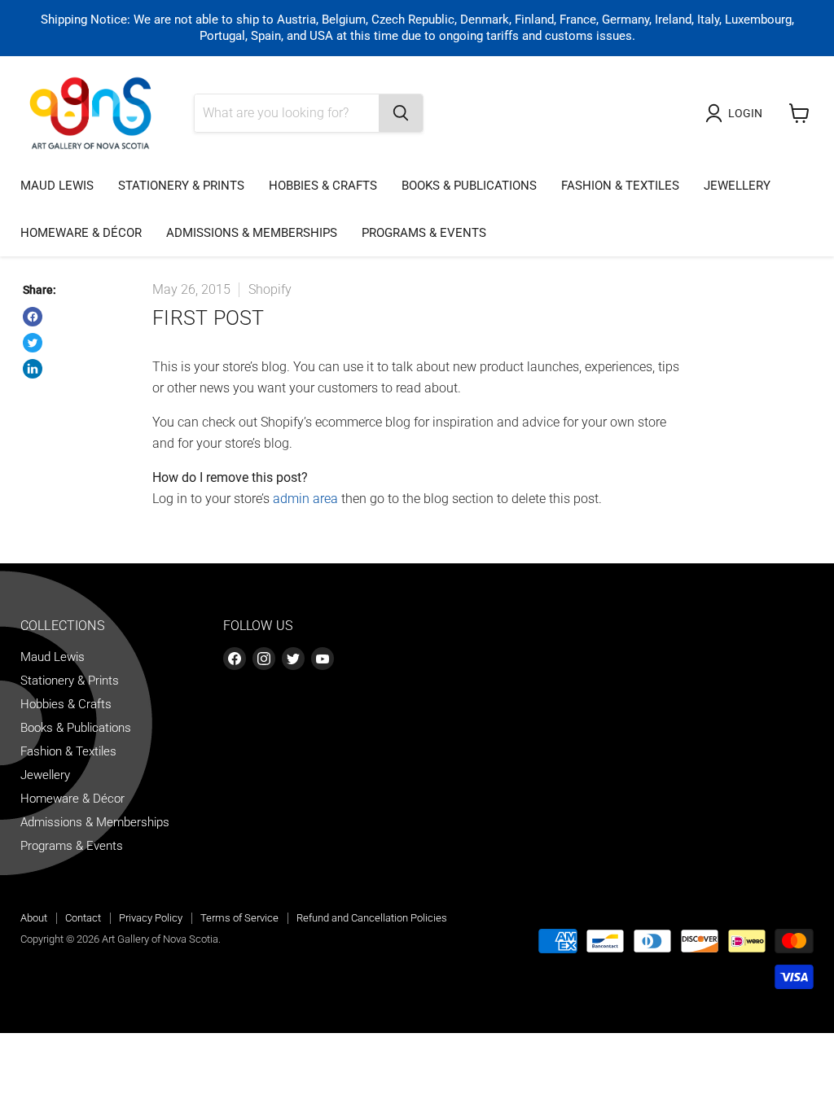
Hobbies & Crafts (323, 185)
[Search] (401, 113)
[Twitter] (293, 658)
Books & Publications (469, 185)
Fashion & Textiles (620, 185)
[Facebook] (234, 658)
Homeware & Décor (81, 232)
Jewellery (737, 185)
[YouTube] (322, 658)
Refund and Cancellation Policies (371, 918)
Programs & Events (424, 232)
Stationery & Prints (181, 185)
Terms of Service (239, 918)
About (33, 918)
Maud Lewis (57, 185)
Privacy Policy (150, 918)
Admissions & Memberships (251, 232)
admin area (305, 498)
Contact (83, 918)
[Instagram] (263, 658)
